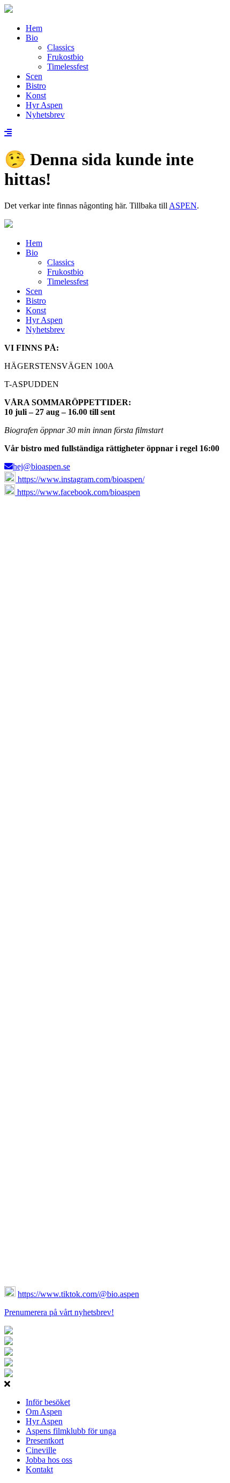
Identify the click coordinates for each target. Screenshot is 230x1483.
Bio (32, 37)
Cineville (41, 1450)
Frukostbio (65, 56)
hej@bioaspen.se (41, 466)
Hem (34, 28)
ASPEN (183, 205)
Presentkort (45, 1440)
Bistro (36, 85)
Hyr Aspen (44, 105)
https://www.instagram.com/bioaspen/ (80, 479)
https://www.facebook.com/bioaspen (77, 492)
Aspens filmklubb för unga (71, 1430)
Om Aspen (44, 1411)
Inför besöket (48, 1402)
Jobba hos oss (49, 1459)
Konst (36, 95)
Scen (34, 76)
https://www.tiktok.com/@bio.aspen (78, 1294)
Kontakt (39, 1469)
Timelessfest (67, 66)
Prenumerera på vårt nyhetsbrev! (59, 1312)
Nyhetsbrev (45, 114)
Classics (60, 47)
